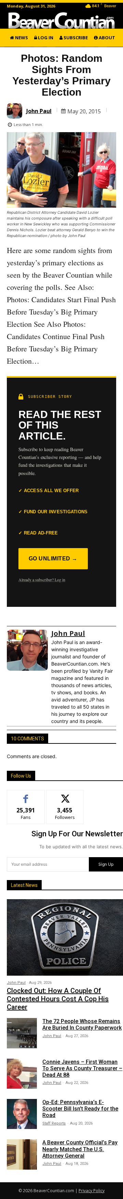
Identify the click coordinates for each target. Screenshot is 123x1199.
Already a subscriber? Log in (41, 579)
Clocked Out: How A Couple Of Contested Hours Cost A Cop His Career (58, 999)
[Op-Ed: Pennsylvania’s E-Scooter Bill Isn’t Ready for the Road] (22, 1114)
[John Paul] (15, 110)
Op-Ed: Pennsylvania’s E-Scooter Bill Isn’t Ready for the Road (80, 1108)
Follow (65, 795)
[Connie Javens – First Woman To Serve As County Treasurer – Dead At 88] (22, 1074)
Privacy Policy (92, 1191)
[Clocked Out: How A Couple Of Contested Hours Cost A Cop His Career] (65, 937)
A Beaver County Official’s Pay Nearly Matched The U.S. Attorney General (80, 1149)
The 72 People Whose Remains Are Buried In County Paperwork (82, 1024)
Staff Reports (54, 1123)
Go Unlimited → (53, 558)
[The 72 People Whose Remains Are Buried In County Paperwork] (22, 1033)
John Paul (39, 111)
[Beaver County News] (61, 20)
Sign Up (105, 864)
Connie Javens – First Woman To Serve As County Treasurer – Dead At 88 (82, 1068)
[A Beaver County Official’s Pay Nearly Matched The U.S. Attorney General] (22, 1154)
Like (26, 795)
